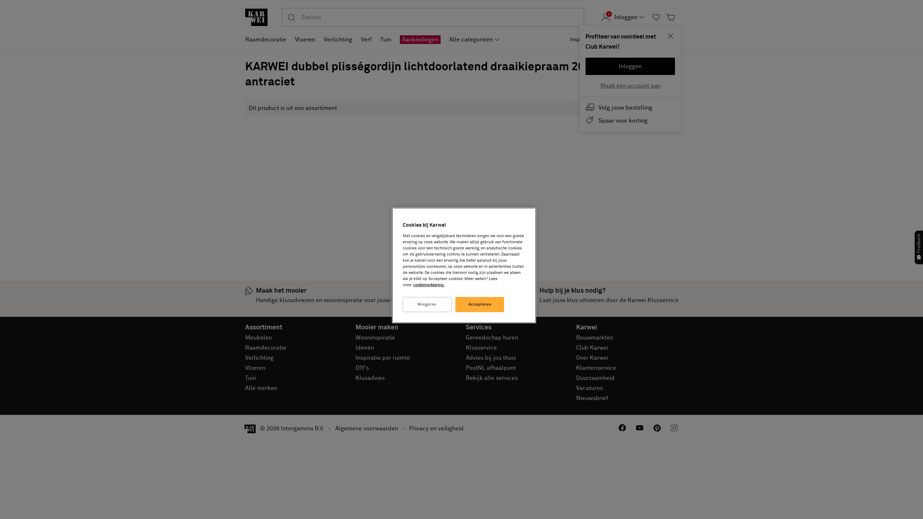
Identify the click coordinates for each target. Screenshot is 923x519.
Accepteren (480, 304)
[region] (464, 265)
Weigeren (427, 304)
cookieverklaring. (429, 285)
